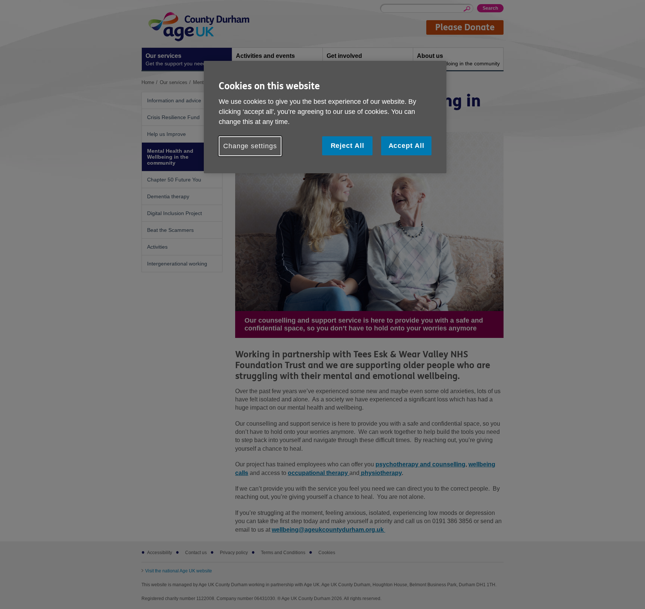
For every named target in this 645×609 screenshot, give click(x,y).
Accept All (406, 145)
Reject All (347, 145)
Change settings (250, 146)
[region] (325, 117)
